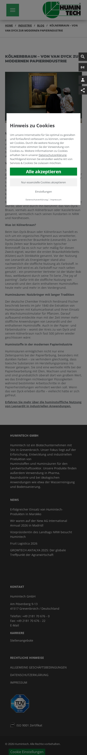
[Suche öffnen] (83, 57)
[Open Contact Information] (83, 80)
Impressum (55, 199)
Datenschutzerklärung (53, 155)
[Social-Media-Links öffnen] (83, 90)
